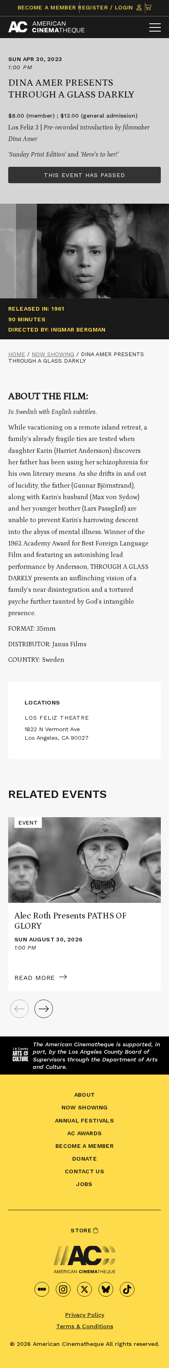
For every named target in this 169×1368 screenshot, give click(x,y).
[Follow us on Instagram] (63, 1289)
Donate (84, 1158)
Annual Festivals (84, 1120)
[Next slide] (43, 1009)
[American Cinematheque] (46, 27)
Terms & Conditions (84, 1326)
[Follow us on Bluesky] (105, 1289)
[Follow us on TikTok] (127, 1289)
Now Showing (53, 354)
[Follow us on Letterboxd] (41, 1289)
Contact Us (84, 1171)
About (84, 1094)
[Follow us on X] (84, 1289)
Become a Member (47, 7)
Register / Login (106, 7)
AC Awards (84, 1133)
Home (16, 354)
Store (82, 1230)
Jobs (84, 1184)
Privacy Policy (84, 1314)
